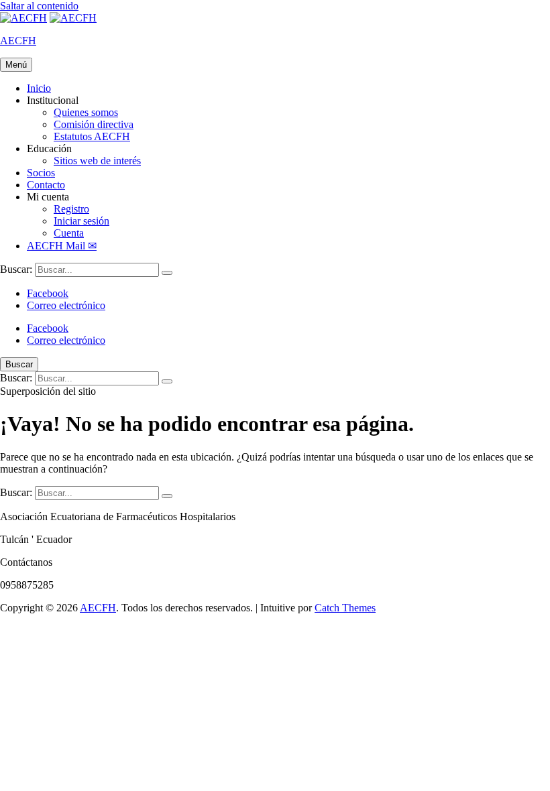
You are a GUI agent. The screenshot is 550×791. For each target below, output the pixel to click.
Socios (41, 172)
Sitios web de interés (97, 160)
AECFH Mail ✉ (62, 245)
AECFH (18, 40)
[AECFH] (73, 17)
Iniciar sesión (81, 221)
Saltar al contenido (39, 5)
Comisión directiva (93, 124)
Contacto (46, 184)
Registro (71, 209)
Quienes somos (86, 112)
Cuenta (69, 233)
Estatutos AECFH (92, 136)
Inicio (39, 88)
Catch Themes (345, 607)
